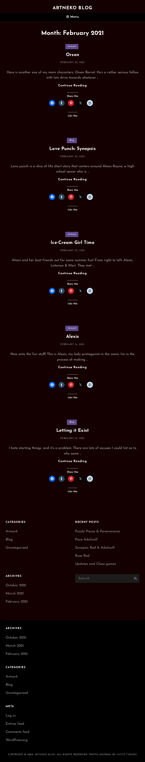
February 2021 (17, 602)
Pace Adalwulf (86, 539)
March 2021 (15, 593)
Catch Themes (127, 754)
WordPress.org (17, 740)
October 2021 (16, 585)
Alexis (72, 336)
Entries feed (15, 724)
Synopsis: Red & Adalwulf (95, 548)
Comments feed (17, 732)
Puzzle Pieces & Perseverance (97, 531)
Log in (11, 715)
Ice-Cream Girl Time (72, 242)
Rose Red (82, 556)
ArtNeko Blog (72, 8)
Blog (71, 140)
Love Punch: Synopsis (72, 149)
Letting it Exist (72, 430)
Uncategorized (17, 548)
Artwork (72, 46)
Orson (72, 55)
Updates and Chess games (95, 564)
